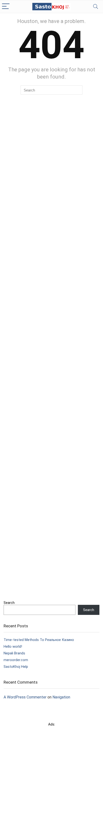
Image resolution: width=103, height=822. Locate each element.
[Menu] (5, 6)
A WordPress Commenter (25, 697)
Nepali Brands (14, 653)
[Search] (95, 6)
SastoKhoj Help (16, 666)
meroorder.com (16, 660)
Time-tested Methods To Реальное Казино (39, 640)
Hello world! (13, 646)
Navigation (61, 697)
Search (9, 603)
